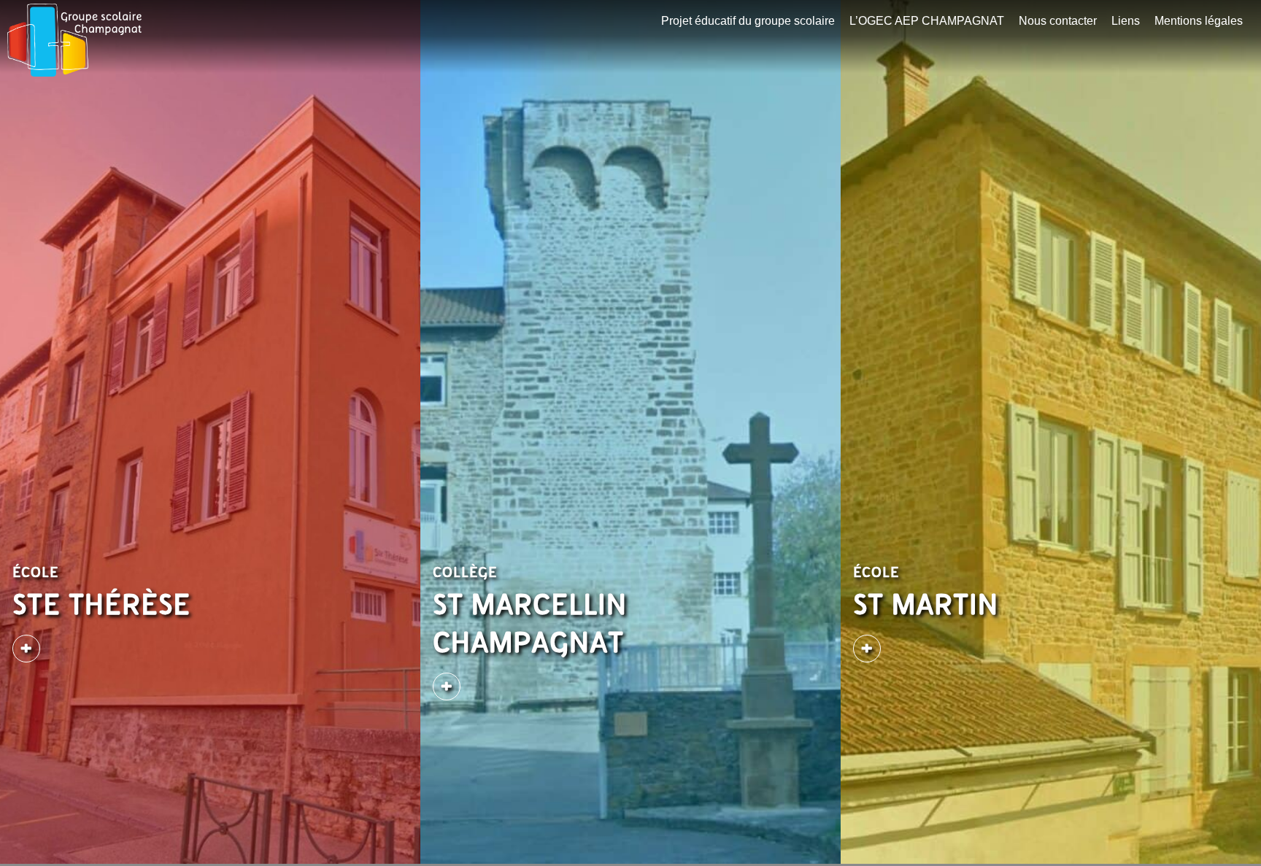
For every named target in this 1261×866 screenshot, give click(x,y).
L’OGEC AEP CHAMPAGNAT (926, 21)
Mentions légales (1198, 21)
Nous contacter (1058, 21)
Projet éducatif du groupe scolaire (748, 21)
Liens (1125, 21)
